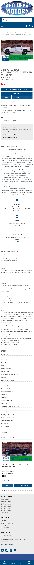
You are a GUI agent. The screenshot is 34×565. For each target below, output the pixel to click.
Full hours (17, 225)
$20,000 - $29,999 (6, 501)
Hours (16, 545)
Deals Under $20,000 (7, 524)
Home (2, 32)
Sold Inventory (5, 527)
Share (17, 97)
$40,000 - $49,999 (6, 505)
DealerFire (4, 556)
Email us (17, 241)
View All (6, 59)
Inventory (3, 520)
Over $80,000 (5, 512)
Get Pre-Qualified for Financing (16, 89)
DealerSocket (15, 556)
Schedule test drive (11, 135)
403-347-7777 (28, 110)
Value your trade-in (11, 137)
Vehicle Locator (5, 525)
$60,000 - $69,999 (6, 508)
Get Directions (17, 211)
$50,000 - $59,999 (6, 506)
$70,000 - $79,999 (6, 510)
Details (7, 485)
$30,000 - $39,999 (6, 503)
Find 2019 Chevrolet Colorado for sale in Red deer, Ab (18, 32)
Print (27, 97)
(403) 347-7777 (9, 545)
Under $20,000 (5, 499)
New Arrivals (4, 522)
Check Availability (17, 93)
